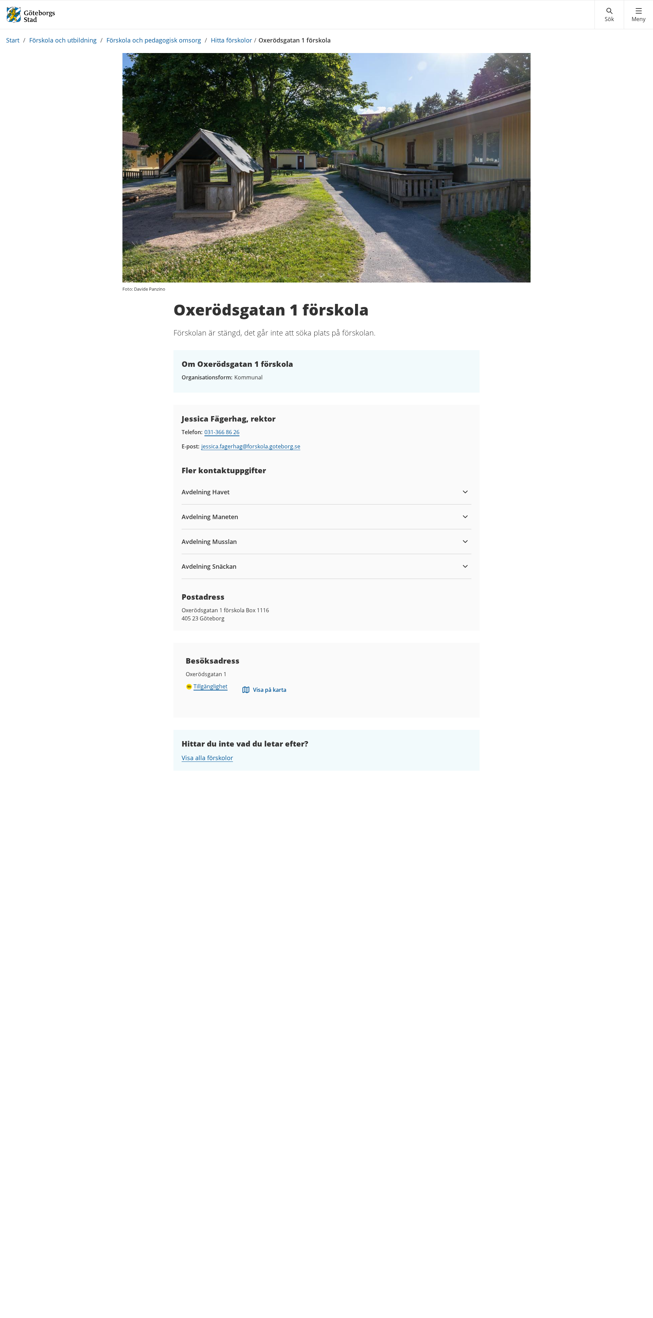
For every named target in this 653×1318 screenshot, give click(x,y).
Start (12, 40)
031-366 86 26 (221, 432)
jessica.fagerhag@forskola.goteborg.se (250, 446)
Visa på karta (269, 690)
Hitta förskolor (231, 40)
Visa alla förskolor (207, 758)
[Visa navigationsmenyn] (638, 15)
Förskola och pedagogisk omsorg (153, 40)
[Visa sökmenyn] (609, 15)
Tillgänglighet (211, 686)
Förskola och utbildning (63, 40)
